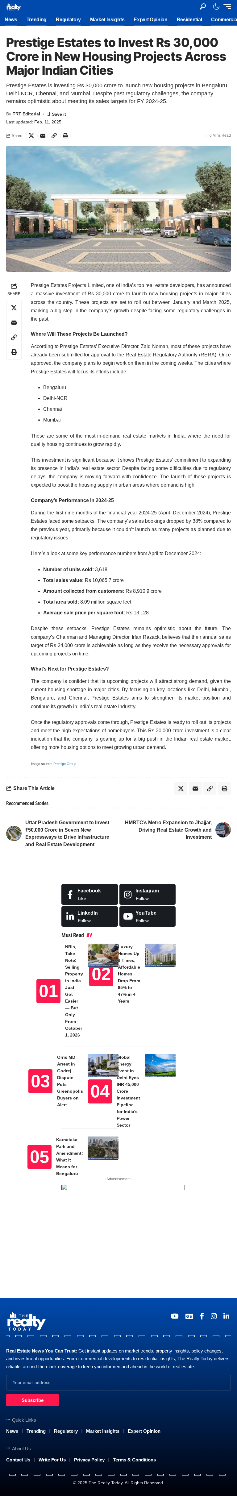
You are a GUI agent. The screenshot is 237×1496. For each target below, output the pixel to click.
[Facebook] (89, 894)
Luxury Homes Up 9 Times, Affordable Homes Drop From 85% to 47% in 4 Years (129, 974)
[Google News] (189, 1316)
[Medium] (147, 916)
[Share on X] (31, 136)
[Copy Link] (54, 136)
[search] (202, 6)
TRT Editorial (26, 114)
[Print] (65, 136)
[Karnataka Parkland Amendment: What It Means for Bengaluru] (103, 1148)
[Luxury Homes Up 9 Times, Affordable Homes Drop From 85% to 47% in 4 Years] (160, 955)
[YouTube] (174, 1316)
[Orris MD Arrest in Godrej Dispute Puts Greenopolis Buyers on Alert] (103, 1065)
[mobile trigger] (225, 6)
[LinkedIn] (89, 916)
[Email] (42, 136)
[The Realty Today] (13, 6)
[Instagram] (147, 894)
